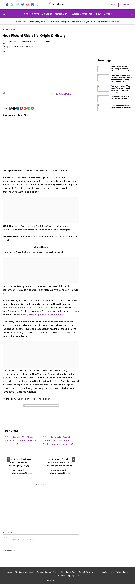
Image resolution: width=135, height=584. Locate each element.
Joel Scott (12, 41)
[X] (14, 108)
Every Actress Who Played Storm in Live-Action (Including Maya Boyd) (19, 462)
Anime (31, 572)
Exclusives (47, 13)
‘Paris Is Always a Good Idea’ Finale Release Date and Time (121, 106)
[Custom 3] (17, 4)
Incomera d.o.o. (82, 581)
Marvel (9, 572)
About (98, 13)
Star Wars (23, 572)
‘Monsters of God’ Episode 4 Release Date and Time (120, 97)
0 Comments (46, 41)
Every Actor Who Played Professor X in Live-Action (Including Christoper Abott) (59, 462)
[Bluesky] (22, 4)
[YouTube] (27, 4)
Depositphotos (73, 576)
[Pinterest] (21, 108)
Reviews (35, 13)
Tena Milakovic (58, 470)
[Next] (73, 459)
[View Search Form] (130, 14)
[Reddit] (25, 108)
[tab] (36, 484)
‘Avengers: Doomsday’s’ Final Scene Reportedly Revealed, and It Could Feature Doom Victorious (120, 89)
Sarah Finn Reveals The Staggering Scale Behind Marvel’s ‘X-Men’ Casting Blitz (121, 69)
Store (113, 4)
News (25, 13)
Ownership (60, 576)
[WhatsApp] (28, 108)
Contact (108, 13)
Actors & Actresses (82, 13)
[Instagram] (32, 4)
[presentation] (22, 444)
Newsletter (124, 4)
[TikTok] (37, 4)
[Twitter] (12, 4)
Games (48, 572)
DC (15, 572)
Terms (125, 572)
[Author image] (4, 41)
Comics (39, 572)
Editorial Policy (65, 94)
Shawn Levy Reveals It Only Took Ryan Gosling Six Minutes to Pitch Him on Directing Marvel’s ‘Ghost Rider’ (121, 78)
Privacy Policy (115, 572)
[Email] (32, 108)
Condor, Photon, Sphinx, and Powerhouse (41, 314)
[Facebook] (7, 4)
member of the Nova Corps (17, 307)
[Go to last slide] (8, 459)
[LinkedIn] (17, 108)
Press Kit (103, 572)
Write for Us (58, 572)
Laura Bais (18, 470)
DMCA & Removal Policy (88, 572)
